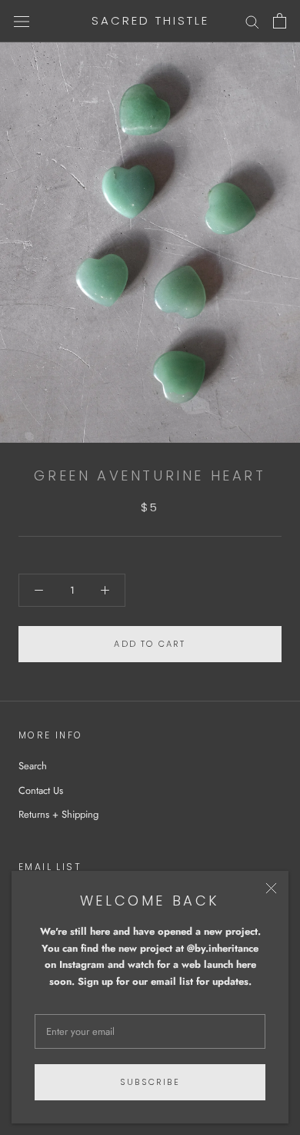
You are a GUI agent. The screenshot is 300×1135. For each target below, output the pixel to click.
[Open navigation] (21, 21)
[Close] (271, 888)
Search (32, 765)
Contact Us (40, 790)
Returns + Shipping (58, 814)
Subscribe (150, 1082)
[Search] (252, 21)
